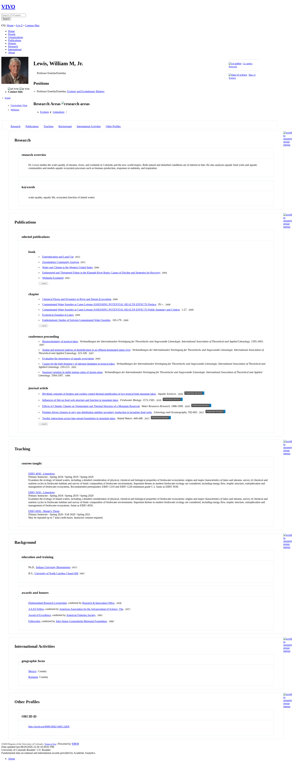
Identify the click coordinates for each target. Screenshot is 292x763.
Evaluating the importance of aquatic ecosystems (68, 358)
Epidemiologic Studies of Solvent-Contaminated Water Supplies (76, 320)
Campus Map (32, 25)
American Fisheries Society (80, 615)
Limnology (59, 112)
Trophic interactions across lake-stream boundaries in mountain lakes (78, 418)
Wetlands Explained (53, 277)
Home (10, 25)
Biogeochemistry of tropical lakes (60, 341)
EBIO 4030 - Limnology (41, 473)
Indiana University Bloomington (53, 567)
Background (65, 126)
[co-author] (235, 63)
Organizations (15, 37)
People (11, 34)
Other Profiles (113, 126)
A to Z (19, 25)
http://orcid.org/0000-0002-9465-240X (49, 726)
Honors (12, 43)
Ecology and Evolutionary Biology (86, 91)
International (14, 49)
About (11, 52)
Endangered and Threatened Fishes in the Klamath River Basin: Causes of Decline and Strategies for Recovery (101, 272)
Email (7, 98)
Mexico (32, 671)
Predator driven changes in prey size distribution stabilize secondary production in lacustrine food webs (97, 412)
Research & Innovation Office (98, 603)
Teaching (48, 126)
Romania (33, 677)
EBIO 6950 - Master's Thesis (43, 511)
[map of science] (238, 74)
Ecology (44, 112)
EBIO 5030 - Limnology (41, 492)
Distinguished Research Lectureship (47, 603)
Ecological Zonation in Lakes (58, 314)
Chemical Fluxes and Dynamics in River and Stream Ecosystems (76, 299)
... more (43, 283)
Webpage (15, 110)
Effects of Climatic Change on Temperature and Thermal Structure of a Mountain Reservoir (91, 406)
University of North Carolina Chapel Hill (56, 573)
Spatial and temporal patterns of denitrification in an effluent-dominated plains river (86, 349)
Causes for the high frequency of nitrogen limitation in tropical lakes (78, 363)
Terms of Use (50, 744)
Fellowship (34, 621)
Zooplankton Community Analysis (60, 262)
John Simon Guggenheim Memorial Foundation (81, 621)
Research (13, 46)
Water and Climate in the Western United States (67, 267)
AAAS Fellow (36, 609)
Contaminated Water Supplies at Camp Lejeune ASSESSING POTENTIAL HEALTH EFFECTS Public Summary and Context (111, 309)
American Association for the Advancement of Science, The (91, 609)
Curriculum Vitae (19, 105)
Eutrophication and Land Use (58, 256)
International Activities (89, 126)
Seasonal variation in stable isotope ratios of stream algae (72, 372)
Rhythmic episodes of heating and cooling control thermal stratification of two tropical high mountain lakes (99, 393)
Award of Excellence (39, 615)
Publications (14, 40)
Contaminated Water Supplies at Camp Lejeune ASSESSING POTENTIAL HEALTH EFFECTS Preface (99, 304)
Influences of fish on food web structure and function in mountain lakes (80, 400)
